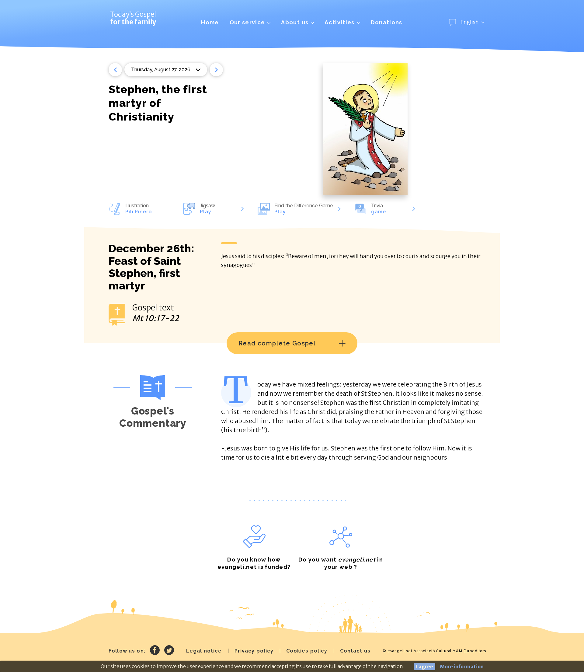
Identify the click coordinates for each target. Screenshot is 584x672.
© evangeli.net (397, 651)
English (470, 22)
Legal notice (204, 651)
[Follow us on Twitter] (169, 651)
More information (462, 666)
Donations (386, 22)
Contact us (355, 651)
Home (210, 22)
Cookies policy (307, 651)
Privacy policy (254, 651)
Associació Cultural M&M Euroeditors (450, 651)
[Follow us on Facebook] (155, 651)
